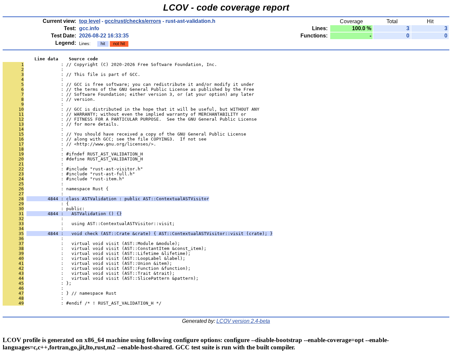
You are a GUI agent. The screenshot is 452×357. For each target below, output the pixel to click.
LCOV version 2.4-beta (243, 321)
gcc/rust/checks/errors (133, 21)
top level (89, 21)
